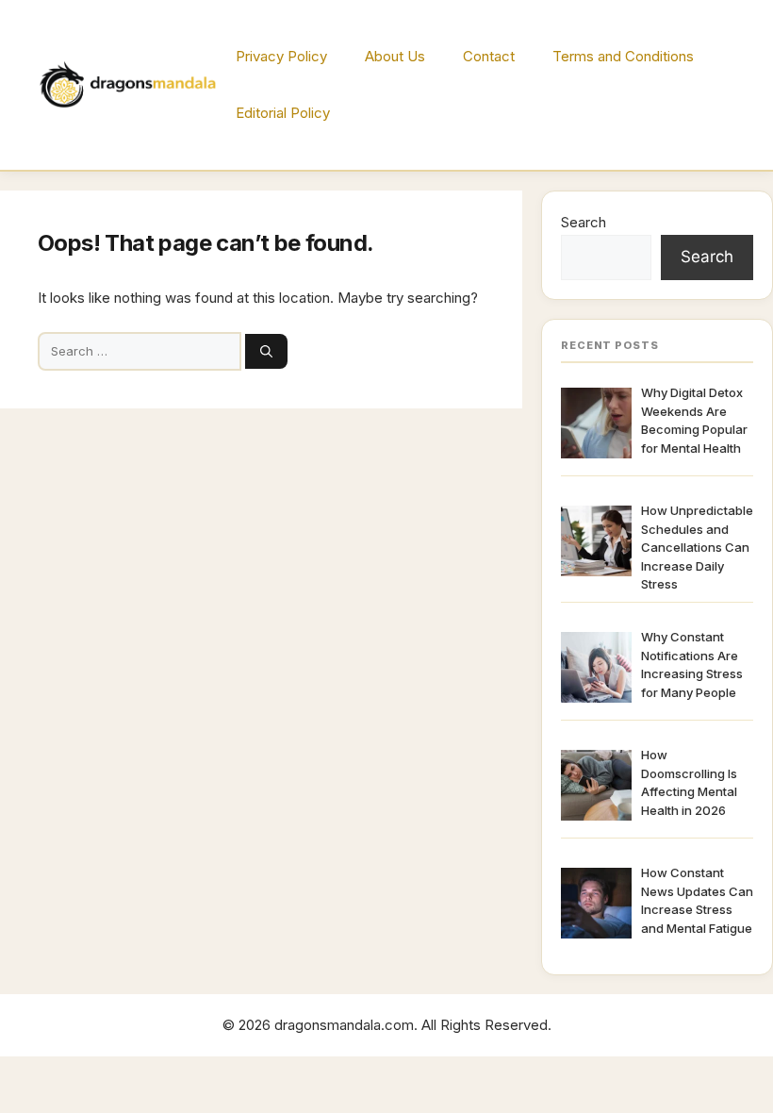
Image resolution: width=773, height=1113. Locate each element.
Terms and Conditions (623, 56)
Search (583, 222)
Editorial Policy (283, 113)
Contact (489, 56)
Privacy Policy (281, 56)
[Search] (266, 352)
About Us (395, 56)
